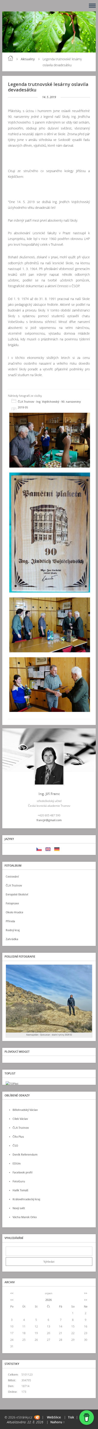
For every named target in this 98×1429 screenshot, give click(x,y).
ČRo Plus (18, 1137)
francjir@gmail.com (49, 820)
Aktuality (28, 59)
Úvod (10, 58)
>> (85, 1293)
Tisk (71, 1417)
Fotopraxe (12, 903)
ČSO (15, 1146)
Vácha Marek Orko (25, 1217)
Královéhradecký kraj (26, 1199)
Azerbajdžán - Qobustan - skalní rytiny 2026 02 (49, 1034)
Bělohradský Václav (25, 1110)
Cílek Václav (20, 1119)
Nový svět (19, 1208)
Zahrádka (12, 939)
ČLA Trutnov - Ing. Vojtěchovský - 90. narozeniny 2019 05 (49, 404)
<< (11, 1293)
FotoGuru (19, 1181)
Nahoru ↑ (57, 1422)
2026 (48, 1300)
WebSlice (54, 1417)
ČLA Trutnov (14, 885)
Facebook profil (22, 1172)
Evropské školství (17, 894)
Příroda (10, 921)
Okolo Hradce (14, 912)
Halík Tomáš (20, 1190)
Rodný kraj (13, 930)
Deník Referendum (25, 1154)
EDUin (17, 1163)
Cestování (12, 876)
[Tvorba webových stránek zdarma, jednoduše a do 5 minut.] (37, 1417)
